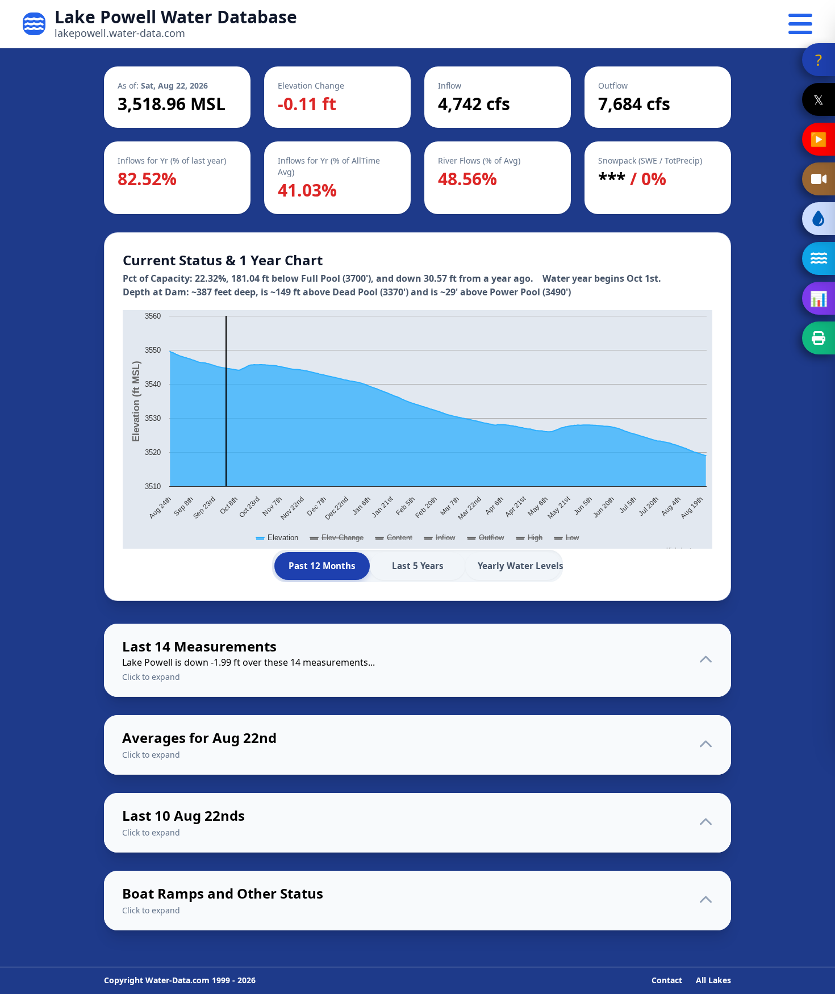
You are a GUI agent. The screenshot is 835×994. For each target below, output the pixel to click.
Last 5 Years (418, 565)
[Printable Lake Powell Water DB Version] (818, 337)
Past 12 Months (322, 565)
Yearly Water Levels (519, 565)
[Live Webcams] (818, 178)
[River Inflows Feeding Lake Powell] (818, 258)
